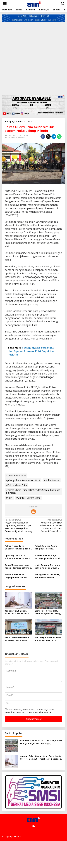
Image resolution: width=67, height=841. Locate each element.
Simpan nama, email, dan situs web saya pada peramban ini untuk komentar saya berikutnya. (29, 711)
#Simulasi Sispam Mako (28, 497)
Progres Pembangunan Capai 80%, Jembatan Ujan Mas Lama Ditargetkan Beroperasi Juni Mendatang (18, 525)
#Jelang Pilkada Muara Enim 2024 (23, 480)
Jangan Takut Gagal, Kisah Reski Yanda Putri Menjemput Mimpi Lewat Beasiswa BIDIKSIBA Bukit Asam (18, 612)
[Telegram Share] (53, 136)
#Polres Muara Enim (16, 485)
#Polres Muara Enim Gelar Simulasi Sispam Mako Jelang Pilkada (33, 491)
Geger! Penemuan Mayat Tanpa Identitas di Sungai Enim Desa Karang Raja (18, 566)
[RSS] (33, 511)
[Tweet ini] (48, 136)
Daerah (13, 138)
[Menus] (4, 3)
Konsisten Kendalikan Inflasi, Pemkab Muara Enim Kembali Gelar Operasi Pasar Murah (51, 525)
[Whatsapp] (59, 136)
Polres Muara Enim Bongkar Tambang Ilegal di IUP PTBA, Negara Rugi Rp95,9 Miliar (18, 547)
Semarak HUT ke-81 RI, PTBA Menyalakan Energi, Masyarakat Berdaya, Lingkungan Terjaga (48, 612)
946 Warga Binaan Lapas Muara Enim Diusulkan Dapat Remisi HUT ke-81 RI (48, 639)
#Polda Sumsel (51, 480)
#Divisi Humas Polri (16, 475)
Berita (7, 138)
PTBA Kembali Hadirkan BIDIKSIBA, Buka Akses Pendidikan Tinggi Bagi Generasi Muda (17, 639)
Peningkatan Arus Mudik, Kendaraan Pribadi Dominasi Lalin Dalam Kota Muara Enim (47, 576)
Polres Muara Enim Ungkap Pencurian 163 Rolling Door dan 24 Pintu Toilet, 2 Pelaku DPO (18, 576)
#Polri (9, 497)
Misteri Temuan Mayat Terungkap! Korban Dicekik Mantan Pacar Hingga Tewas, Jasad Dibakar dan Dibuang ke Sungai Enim (48, 557)
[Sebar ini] (43, 136)
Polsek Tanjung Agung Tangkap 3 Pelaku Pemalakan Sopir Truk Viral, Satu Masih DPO (46, 547)
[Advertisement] (33, 57)
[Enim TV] (34, 3)
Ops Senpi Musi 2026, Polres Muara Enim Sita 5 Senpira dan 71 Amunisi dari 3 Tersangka (17, 557)
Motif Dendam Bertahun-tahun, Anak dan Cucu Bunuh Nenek (48, 566)
